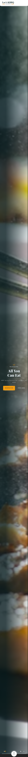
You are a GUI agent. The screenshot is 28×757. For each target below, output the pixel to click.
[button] (4, 751)
